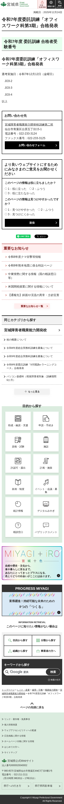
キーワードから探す (17, 664)
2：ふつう (38, 188)
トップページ (8, 690)
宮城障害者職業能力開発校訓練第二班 (29, 124)
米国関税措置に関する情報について (31, 286)
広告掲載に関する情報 (15, 736)
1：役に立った (17, 188)
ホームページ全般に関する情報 (19, 741)
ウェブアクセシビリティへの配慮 (20, 730)
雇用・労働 (37, 690)
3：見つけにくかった (21, 214)
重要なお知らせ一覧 (32, 306)
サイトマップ (10, 752)
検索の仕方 (55, 680)
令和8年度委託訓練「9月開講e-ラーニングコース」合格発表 (32, 366)
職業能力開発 (51, 690)
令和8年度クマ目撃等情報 (24, 256)
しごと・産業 (23, 690)
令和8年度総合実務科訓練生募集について (30, 347)
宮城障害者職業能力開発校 (25, 330)
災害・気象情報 (42, 4)
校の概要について (16, 339)
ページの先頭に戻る (32, 707)
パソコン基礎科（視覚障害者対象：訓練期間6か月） (31, 378)
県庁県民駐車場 (43, 785)
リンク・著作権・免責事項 (17, 719)
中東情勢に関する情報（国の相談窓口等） (32, 275)
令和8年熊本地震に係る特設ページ (30, 265)
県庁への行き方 (12, 785)
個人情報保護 (10, 724)
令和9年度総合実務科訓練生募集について (30, 356)
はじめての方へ (11, 747)
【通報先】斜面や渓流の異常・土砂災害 (33, 295)
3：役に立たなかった (21, 193)
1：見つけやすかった (21, 209)
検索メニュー (59, 4)
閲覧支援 (51, 4)
